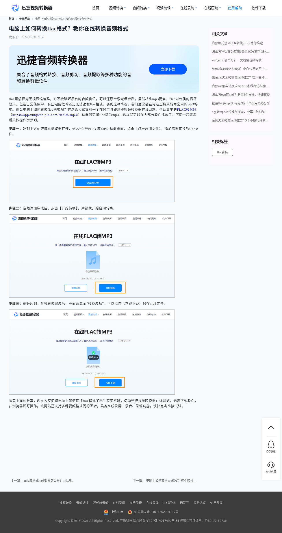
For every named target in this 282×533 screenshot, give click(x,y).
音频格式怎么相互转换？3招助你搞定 (237, 43)
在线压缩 (169, 503)
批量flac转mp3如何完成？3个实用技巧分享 (241, 103)
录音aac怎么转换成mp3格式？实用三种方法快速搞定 (241, 77)
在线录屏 (119, 503)
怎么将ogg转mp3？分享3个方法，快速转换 (241, 94)
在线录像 (152, 503)
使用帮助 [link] (24, 18)
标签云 (184, 503)
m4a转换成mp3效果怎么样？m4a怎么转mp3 (53, 480)
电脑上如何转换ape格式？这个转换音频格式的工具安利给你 (186, 480)
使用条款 (216, 503)
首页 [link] (11, 18)
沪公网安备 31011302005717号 (156, 512)
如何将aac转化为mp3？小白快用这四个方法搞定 (241, 69)
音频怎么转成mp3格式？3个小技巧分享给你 (241, 120)
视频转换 (65, 503)
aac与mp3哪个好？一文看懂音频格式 (237, 60)
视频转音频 (100, 503)
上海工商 (117, 512)
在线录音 (136, 503)
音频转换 (82, 503)
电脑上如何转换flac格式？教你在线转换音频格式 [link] (63, 18)
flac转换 (222, 152)
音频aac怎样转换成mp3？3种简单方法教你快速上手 (241, 86)
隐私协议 (199, 503)
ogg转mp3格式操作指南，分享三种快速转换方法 (241, 112)
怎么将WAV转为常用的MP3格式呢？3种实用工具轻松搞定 (241, 51)
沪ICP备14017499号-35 (162, 520)
